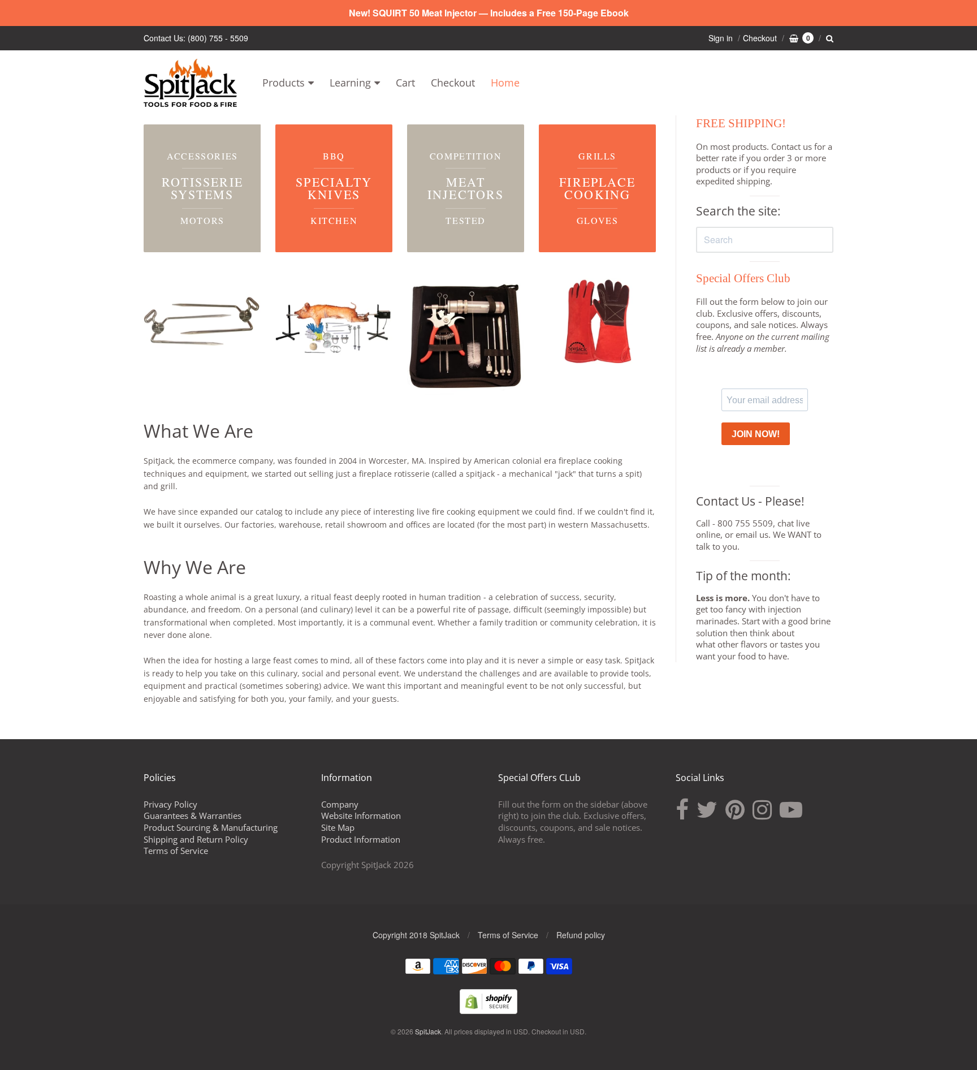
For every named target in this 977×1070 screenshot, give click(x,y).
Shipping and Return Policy (196, 839)
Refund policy (580, 934)
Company (339, 804)
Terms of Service (176, 850)
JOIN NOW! (756, 434)
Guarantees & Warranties (192, 815)
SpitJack (428, 1031)
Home (505, 82)
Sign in (720, 38)
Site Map (338, 827)
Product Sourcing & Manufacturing (211, 827)
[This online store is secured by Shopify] (488, 1010)
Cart (405, 82)
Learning (350, 82)
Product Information (360, 839)
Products (283, 82)
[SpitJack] (190, 83)
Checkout (453, 82)
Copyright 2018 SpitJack (416, 934)
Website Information (361, 815)
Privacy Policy (170, 804)
